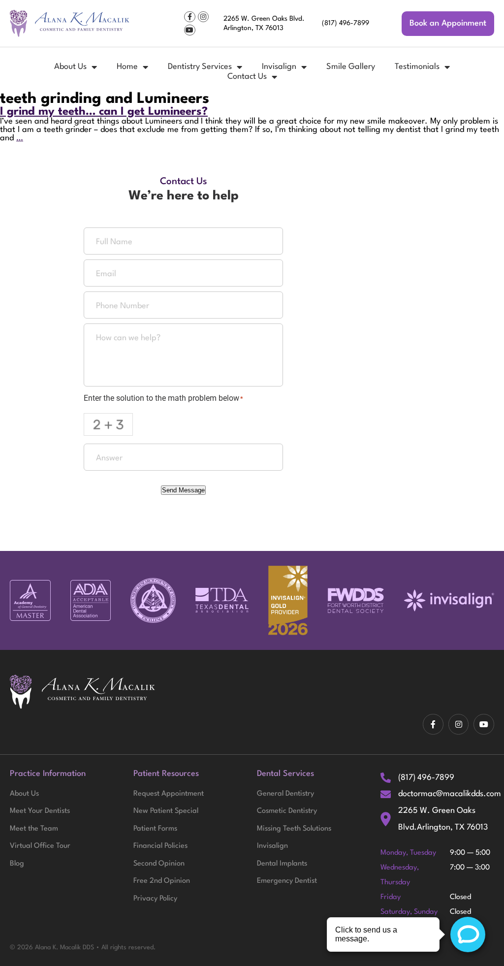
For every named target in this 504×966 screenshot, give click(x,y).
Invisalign (279, 67)
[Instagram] (203, 16)
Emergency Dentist (287, 881)
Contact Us (247, 76)
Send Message (183, 490)
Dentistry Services (200, 67)
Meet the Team (34, 829)
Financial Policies (160, 846)
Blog (17, 864)
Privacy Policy (155, 898)
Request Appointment (168, 794)
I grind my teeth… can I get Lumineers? (104, 111)
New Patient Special (165, 811)
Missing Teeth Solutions (294, 829)
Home (127, 67)
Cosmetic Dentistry (287, 811)
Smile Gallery (350, 67)
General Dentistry (285, 794)
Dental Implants (282, 864)
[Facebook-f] (189, 16)
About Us (70, 67)
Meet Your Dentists (40, 811)
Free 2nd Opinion (161, 881)
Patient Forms (155, 829)
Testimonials (417, 67)
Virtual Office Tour (40, 846)
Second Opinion (159, 864)
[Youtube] (189, 30)
